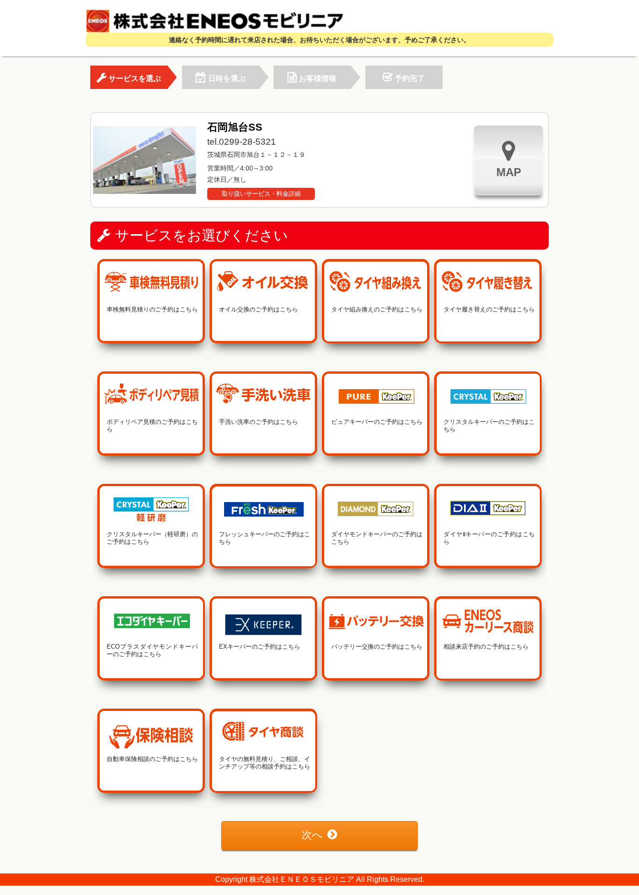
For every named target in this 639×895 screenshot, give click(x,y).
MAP (508, 172)
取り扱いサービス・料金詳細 (261, 193)
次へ (312, 835)
